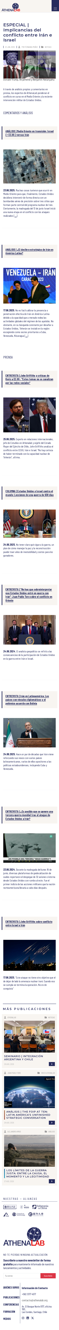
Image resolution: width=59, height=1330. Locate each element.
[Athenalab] (10, 7)
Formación (9, 1311)
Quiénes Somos (11, 1287)
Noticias (48, 47)
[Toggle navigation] (55, 5)
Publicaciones (11, 1297)
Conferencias (11, 1304)
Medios (7, 1318)
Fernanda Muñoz (31, 47)
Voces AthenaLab (48, 1073)
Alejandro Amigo (14, 1131)
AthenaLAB (12, 1017)
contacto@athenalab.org (34, 1300)
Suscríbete (48, 1275)
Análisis (51, 1131)
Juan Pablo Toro (14, 1073)
